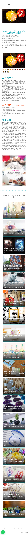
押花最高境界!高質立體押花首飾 (12, 231)
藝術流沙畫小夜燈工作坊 (10, 512)
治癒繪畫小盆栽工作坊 (10, 424)
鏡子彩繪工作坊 (8, 389)
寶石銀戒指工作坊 (8, 441)
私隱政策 (26, 532)
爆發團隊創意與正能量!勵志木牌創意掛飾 (13, 354)
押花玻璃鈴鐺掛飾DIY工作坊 (11, 494)
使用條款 (22, 532)
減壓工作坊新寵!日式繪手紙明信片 (13, 301)
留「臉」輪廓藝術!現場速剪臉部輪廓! (14, 318)
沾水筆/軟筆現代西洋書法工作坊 (12, 406)
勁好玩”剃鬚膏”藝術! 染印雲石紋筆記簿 (13, 284)
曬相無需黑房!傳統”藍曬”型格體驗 (13, 266)
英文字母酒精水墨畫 (9, 477)
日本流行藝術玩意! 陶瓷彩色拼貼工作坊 (13, 336)
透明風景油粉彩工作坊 (10, 371)
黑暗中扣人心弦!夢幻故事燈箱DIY (12, 248)
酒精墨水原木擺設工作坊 (10, 459)
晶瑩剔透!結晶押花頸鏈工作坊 (12, 214)
